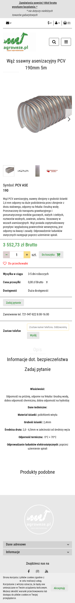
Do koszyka (48, 254)
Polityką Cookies (11, 580)
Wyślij (33, 335)
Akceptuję (59, 588)
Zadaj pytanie (13, 302)
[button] (67, 23)
